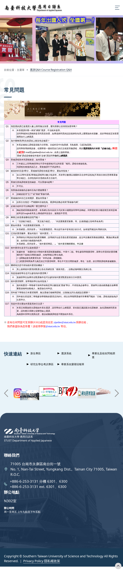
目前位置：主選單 (14, 70)
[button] (6, 393)
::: (4, 85)
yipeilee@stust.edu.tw (65, 322)
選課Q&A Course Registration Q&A (51, 69)
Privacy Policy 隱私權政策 (41, 561)
